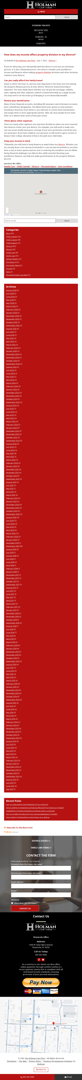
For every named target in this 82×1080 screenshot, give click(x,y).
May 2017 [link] (10, 597)
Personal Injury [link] (48, 166)
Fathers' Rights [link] (12, 259)
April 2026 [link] (10, 303)
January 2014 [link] (11, 725)
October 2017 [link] (11, 581)
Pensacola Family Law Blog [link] (17, 275)
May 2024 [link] (10, 377)
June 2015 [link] (10, 671)
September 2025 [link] (13, 326)
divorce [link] (61, 144)
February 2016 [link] (12, 645)
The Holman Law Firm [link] (25, 60)
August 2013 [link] (11, 741)
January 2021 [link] (11, 501)
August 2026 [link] (11, 290)
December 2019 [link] (12, 543)
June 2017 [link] (10, 594)
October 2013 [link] (11, 735)
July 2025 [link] (10, 332)
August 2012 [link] (11, 780)
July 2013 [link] (10, 744)
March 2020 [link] (11, 533)
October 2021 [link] (11, 476)
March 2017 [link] (10, 604)
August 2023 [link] (11, 405)
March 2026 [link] (11, 306)
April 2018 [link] (10, 565)
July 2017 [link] (10, 591)
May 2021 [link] (10, 489)
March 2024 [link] (11, 383)
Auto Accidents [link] (65, 166)
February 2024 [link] (12, 386)
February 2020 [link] (12, 537)
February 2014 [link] (12, 722)
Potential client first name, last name (27, 864)
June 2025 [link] (10, 335)
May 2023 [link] (10, 415)
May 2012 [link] (10, 789)
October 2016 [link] (11, 620)
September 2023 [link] (13, 402)
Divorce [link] (52, 60)
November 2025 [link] (12, 319)
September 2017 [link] (12, 585)
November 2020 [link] (12, 508)
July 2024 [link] (10, 370)
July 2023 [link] (10, 409)
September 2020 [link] (13, 514)
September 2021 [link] (12, 479)
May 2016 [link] (9, 636)
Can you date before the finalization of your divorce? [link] (27, 805)
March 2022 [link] (11, 460)
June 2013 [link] (10, 748)
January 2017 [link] (11, 610)
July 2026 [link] (10, 294)
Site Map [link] (23, 1061)
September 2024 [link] (13, 364)
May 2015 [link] (9, 674)
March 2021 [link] (10, 495)
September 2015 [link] (12, 661)
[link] (41, 986)
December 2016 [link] (12, 613)
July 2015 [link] (10, 668)
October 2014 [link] (11, 697)
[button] (41, 11)
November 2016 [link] (12, 617)
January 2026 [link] (11, 313)
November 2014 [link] (12, 693)
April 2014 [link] (10, 716)
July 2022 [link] (10, 447)
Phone (14, 891)
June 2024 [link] (10, 373)
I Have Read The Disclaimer (26, 903)
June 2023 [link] (10, 412)
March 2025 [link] (11, 345)
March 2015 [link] (10, 681)
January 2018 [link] (11, 572)
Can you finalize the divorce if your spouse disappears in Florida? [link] (31, 814)
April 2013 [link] (10, 754)
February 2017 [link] (12, 607)
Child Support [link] (11, 243)
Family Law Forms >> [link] (41, 847)
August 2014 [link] (11, 703)
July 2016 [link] (10, 629)
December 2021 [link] (12, 469)
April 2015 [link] (10, 677)
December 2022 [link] (12, 431)
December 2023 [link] (12, 393)
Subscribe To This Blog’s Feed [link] (19, 827)
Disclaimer (15, 900)
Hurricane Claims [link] (13, 265)
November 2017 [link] (12, 578)
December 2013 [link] (12, 728)
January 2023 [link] (11, 428)
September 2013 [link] (12, 738)
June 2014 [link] (10, 709)
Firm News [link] (10, 262)
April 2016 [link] (10, 639)
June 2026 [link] (10, 297)
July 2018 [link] (10, 559)
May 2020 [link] (10, 527)
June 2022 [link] (10, 450)
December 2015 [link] (12, 652)
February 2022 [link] (12, 463)
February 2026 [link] (12, 310)
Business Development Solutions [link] (58, 1061)
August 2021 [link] (11, 482)
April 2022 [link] (10, 457)
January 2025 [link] (11, 351)
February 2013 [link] (12, 760)
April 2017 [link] (10, 601)
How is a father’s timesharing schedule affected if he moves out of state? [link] (35, 808)
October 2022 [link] (11, 437)
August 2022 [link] (11, 444)
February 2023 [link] (12, 425)
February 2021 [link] (12, 498)
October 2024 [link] (11, 361)
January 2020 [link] (11, 540)
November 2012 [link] (12, 770)
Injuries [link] (9, 269)
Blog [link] (8, 233)
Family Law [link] (9, 166)
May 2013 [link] (10, 751)
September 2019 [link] (12, 546)
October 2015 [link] (11, 658)
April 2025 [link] (10, 342)
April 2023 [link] (10, 418)
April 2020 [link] (10, 530)
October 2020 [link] (12, 511)
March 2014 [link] (10, 719)
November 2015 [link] (12, 655)
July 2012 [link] (10, 783)
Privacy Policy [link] (35, 1061)
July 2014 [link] (10, 706)
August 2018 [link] (11, 556)
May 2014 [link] (10, 713)
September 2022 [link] (13, 441)
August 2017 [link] (11, 588)
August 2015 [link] (11, 665)
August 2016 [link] (11, 626)
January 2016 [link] (11, 649)
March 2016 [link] (10, 642)
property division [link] (43, 72)
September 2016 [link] (12, 623)
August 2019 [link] (11, 549)
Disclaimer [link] (12, 1061)
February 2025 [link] (12, 348)
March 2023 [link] (11, 421)
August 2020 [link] (11, 517)
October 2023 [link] (11, 399)
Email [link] (69, 1077)
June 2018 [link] (10, 562)
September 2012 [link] (12, 776)
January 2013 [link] (11, 764)
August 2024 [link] (11, 367)
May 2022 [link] (10, 453)
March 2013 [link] (10, 757)
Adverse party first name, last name (26, 873)
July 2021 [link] (10, 485)
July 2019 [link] (10, 553)
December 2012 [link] (12, 767)
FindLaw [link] (41, 1064)
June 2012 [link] (10, 786)
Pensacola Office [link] (41, 937)
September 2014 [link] (12, 700)
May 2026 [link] (10, 300)
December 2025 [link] (12, 316)
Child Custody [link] (23, 166)
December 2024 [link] (12, 354)
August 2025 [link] (11, 329)
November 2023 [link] (12, 396)
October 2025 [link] (11, 322)
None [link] (8, 272)
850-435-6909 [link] (28, 1077)
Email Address (17, 882)
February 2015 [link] (12, 684)
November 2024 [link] (12, 358)
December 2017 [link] (12, 575)
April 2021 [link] (10, 492)
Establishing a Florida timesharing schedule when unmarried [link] (30, 811)
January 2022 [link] (11, 466)
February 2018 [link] (12, 569)
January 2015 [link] (11, 687)
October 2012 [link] (11, 773)
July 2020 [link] (10, 521)
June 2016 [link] (10, 633)
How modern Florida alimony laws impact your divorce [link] (28, 817)
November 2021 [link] (12, 473)
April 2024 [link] (10, 380)
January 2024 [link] (11, 389)
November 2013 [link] (12, 732)
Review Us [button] (41, 1069)
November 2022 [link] (12, 434)
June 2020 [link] (10, 524)
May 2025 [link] (10, 338)
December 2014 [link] (12, 690)
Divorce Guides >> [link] (41, 840)
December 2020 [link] (12, 505)
